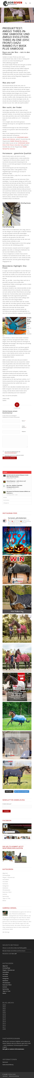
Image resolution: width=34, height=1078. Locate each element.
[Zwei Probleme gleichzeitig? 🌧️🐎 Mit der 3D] (17, 716)
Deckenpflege (6, 875)
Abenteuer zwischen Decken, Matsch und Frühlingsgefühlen (15, 947)
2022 (4, 1009)
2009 (4, 1029)
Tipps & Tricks (6, 898)
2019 (4, 1014)
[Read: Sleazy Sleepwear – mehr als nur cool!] (4, 481)
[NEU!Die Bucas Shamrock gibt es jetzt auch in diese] (17, 657)
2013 (4, 1023)
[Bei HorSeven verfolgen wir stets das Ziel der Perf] (17, 687)
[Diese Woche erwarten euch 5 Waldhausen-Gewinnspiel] (17, 570)
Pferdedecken (6, 890)
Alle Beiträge (6, 932)
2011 (4, 1027)
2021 (4, 1010)
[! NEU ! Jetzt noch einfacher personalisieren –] (17, 774)
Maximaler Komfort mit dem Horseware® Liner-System (14, 950)
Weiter (30, 14)
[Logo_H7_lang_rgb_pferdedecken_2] (14, 3)
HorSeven (5, 883)
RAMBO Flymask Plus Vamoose (18, 141)
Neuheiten (5, 888)
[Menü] (30, 3)
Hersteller (5, 881)
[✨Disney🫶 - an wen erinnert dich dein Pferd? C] (17, 745)
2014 (4, 1021)
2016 (4, 1018)
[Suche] (25, 3)
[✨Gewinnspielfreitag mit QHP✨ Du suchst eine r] (17, 599)
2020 (4, 1012)
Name (23, 420)
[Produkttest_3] (32, 22)
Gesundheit (6, 879)
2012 (4, 1025)
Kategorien (6, 886)
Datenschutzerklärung (10, 452)
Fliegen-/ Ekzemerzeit (9, 877)
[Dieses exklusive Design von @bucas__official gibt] (17, 628)
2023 (4, 1007)
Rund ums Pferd (7, 892)
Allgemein (5, 873)
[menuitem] (25, 3)
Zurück (3, 14)
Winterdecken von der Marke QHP (10, 953)
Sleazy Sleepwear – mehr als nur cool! (16, 481)
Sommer (5, 894)
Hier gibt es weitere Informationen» (13, 1049)
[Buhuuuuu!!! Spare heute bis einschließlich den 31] (17, 540)
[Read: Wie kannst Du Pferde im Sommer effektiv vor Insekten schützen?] (4, 492)
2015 (4, 1020)
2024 (4, 1005)
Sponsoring (6, 896)
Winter (4, 900)
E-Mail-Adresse (24, 427)
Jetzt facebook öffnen (9, 832)
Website (24, 431)
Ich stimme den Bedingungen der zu (12, 452)
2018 (4, 1016)
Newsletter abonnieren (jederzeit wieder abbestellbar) (14, 456)
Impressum (5, 1062)
